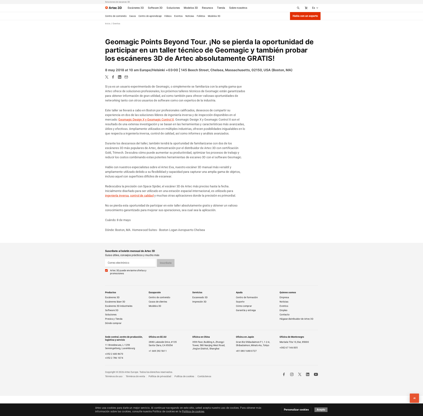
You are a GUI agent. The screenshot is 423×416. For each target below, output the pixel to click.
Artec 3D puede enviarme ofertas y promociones (128, 272)
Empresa (284, 297)
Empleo (284, 310)
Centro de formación (247, 297)
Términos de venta (135, 376)
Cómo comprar (244, 306)
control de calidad (142, 195)
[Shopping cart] (306, 8)
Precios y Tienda (113, 319)
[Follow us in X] (299, 374)
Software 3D (111, 310)
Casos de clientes (158, 301)
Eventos (178, 16)
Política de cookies (184, 376)
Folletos (201, 16)
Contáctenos (204, 376)
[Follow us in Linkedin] (307, 374)
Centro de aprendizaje (150, 16)
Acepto (321, 409)
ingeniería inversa (117, 195)
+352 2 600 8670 (114, 354)
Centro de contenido (116, 16)
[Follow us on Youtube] (316, 374)
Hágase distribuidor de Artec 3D (296, 319)
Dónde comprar (113, 323)
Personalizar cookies (296, 409)
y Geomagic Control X (159, 119)
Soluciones (111, 314)
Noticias (189, 16)
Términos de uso (113, 376)
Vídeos (168, 16)
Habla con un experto (305, 16)
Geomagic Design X (131, 119)
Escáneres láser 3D (115, 301)
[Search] (298, 8)
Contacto (284, 314)
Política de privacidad (160, 376)
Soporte (240, 301)
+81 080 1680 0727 (246, 351)
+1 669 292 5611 (158, 351)
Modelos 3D (214, 16)
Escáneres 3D (112, 297)
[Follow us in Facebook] (284, 374)
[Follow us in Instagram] (291, 374)
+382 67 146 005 (289, 347)
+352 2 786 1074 (114, 358)
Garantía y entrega (246, 310)
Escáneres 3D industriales (118, 306)
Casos (132, 16)
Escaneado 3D (200, 297)
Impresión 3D (199, 301)
